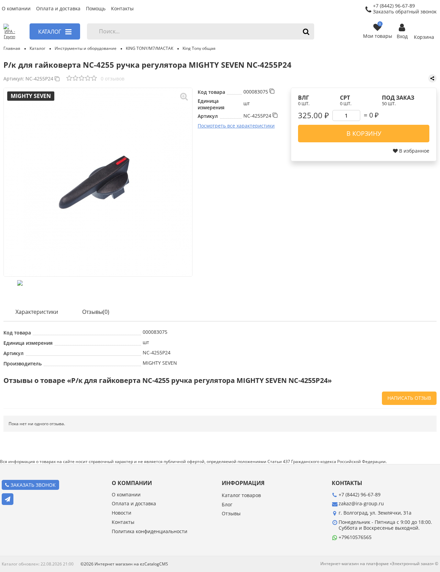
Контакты (122, 9)
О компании (16, 9)
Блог (227, 505)
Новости (121, 513)
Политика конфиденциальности (149, 532)
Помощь (96, 9)
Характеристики (36, 312)
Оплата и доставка (58, 9)
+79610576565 (355, 537)
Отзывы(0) (95, 312)
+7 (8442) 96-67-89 (360, 494)
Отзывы (231, 514)
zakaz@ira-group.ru (361, 503)
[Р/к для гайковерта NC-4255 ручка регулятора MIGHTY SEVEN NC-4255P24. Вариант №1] (98, 182)
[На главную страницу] (9, 31)
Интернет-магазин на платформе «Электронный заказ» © (379, 563)
